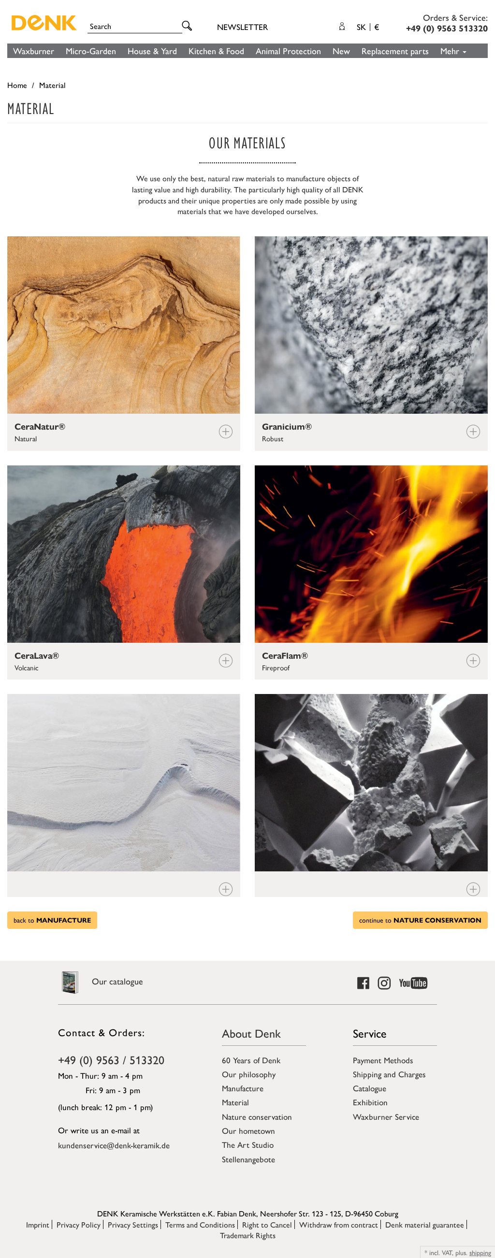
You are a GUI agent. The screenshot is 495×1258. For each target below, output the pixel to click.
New (341, 50)
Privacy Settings (133, 1224)
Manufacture (242, 1088)
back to (52, 920)
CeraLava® (37, 656)
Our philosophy (249, 1074)
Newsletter (242, 26)
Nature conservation (257, 1116)
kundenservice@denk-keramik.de (114, 1145)
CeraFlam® (285, 656)
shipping (480, 1252)
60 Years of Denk (251, 1060)
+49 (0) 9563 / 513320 (111, 1059)
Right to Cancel (267, 1224)
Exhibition (370, 1102)
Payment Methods (383, 1060)
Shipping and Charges (389, 1074)
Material (235, 1102)
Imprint (37, 1224)
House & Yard (152, 50)
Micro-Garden (91, 50)
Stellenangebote (248, 1159)
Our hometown (248, 1130)
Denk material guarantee (424, 1224)
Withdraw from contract (338, 1224)
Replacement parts (395, 50)
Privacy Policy (79, 1224)
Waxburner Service (386, 1116)
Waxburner (33, 50)
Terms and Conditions (200, 1224)
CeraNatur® (40, 426)
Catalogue (369, 1088)
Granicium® (287, 426)
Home (17, 84)
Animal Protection (288, 50)
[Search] (188, 26)
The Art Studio (248, 1144)
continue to (420, 920)
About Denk (251, 1033)
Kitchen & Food (216, 50)
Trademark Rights (248, 1235)
